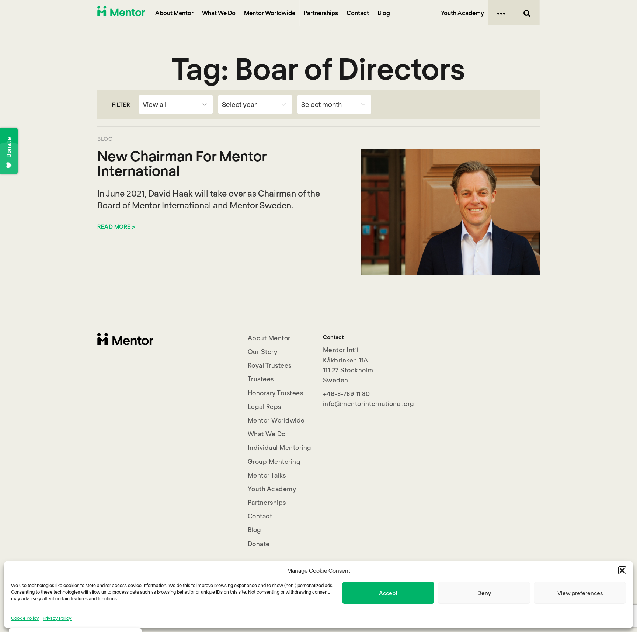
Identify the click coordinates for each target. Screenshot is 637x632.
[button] (622, 570)
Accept (388, 593)
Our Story (263, 351)
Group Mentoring (274, 461)
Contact (358, 12)
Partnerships (321, 12)
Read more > (116, 226)
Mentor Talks (267, 475)
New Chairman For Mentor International (182, 163)
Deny (484, 593)
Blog (383, 12)
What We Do (219, 12)
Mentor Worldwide (269, 12)
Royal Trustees (270, 365)
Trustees (261, 378)
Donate (259, 543)
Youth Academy (462, 12)
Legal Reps (264, 406)
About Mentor (174, 12)
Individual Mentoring (279, 447)
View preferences (580, 593)
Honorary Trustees (275, 392)
